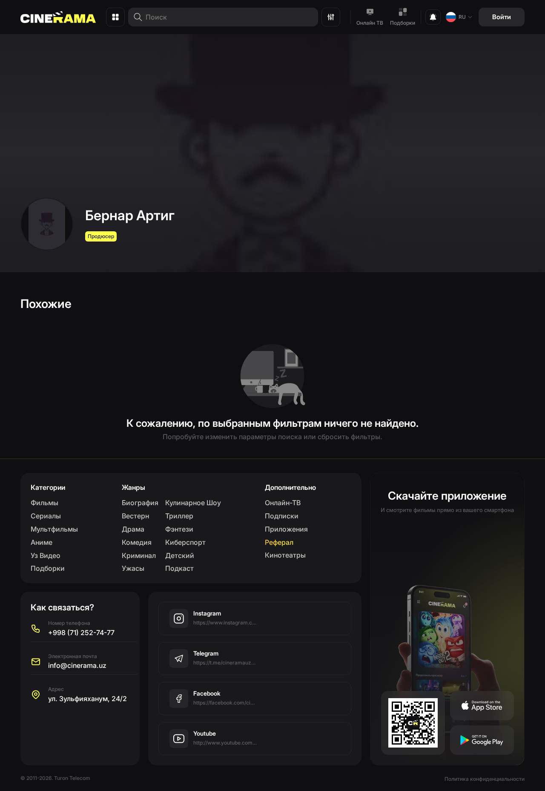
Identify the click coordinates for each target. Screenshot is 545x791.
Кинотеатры (285, 555)
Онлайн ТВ (369, 23)
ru (462, 17)
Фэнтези (179, 529)
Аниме (41, 542)
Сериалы (46, 516)
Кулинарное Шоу (193, 502)
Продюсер (101, 236)
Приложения (286, 529)
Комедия (137, 542)
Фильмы (44, 502)
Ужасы (133, 568)
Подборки (402, 23)
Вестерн (135, 516)
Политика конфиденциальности (485, 779)
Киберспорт (185, 542)
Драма (133, 529)
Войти (501, 17)
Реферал (279, 542)
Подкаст (179, 568)
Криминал (139, 555)
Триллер (179, 516)
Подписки (281, 516)
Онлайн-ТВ (283, 502)
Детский (179, 555)
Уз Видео (45, 555)
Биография (140, 502)
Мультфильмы (54, 529)
